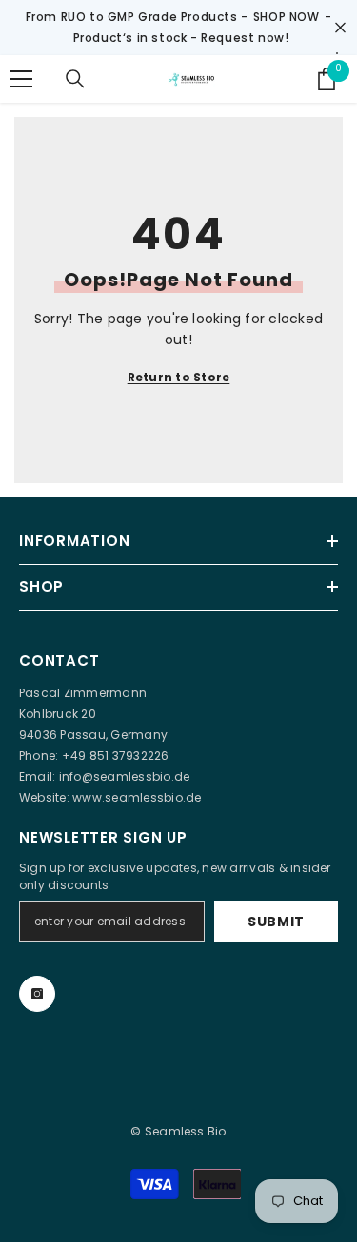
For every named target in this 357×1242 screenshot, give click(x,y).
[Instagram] (37, 994)
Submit (276, 921)
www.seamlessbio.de (136, 797)
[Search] (75, 79)
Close (340, 28)
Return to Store (179, 377)
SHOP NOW (286, 17)
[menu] (21, 79)
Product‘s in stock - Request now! (181, 37)
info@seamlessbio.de (124, 776)
